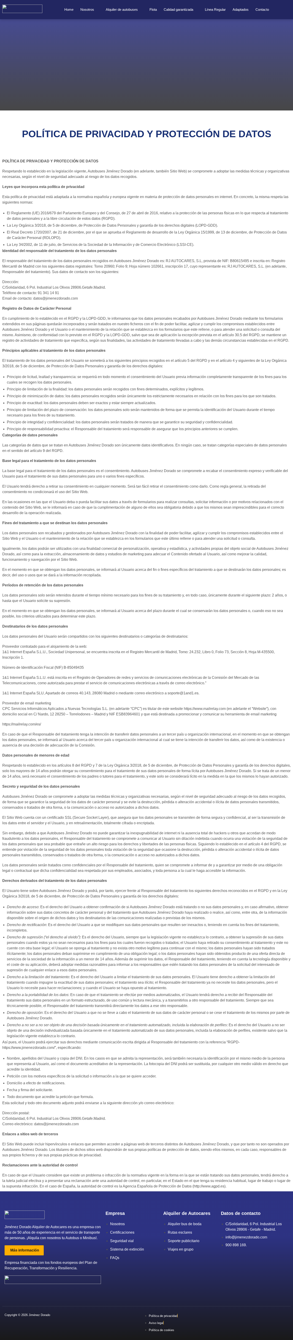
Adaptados (241, 9)
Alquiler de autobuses (122, 9)
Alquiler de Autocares (186, 1213)
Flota (153, 9)
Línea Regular (215, 9)
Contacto (262, 9)
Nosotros (87, 9)
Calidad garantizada (178, 9)
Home (68, 9)
